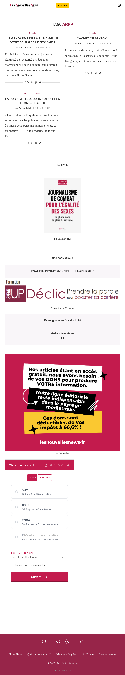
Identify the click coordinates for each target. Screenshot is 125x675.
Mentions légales (66, 654)
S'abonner (63, 5)
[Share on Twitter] (28, 82)
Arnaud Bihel (25, 47)
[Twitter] (57, 641)
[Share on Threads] (36, 82)
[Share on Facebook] (25, 82)
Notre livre (15, 654)
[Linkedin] (80, 641)
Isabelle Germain (86, 43)
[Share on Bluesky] (40, 82)
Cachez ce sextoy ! (92, 38)
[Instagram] (68, 641)
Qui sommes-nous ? (39, 654)
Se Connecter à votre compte (99, 654)
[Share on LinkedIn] (32, 82)
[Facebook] (45, 641)
